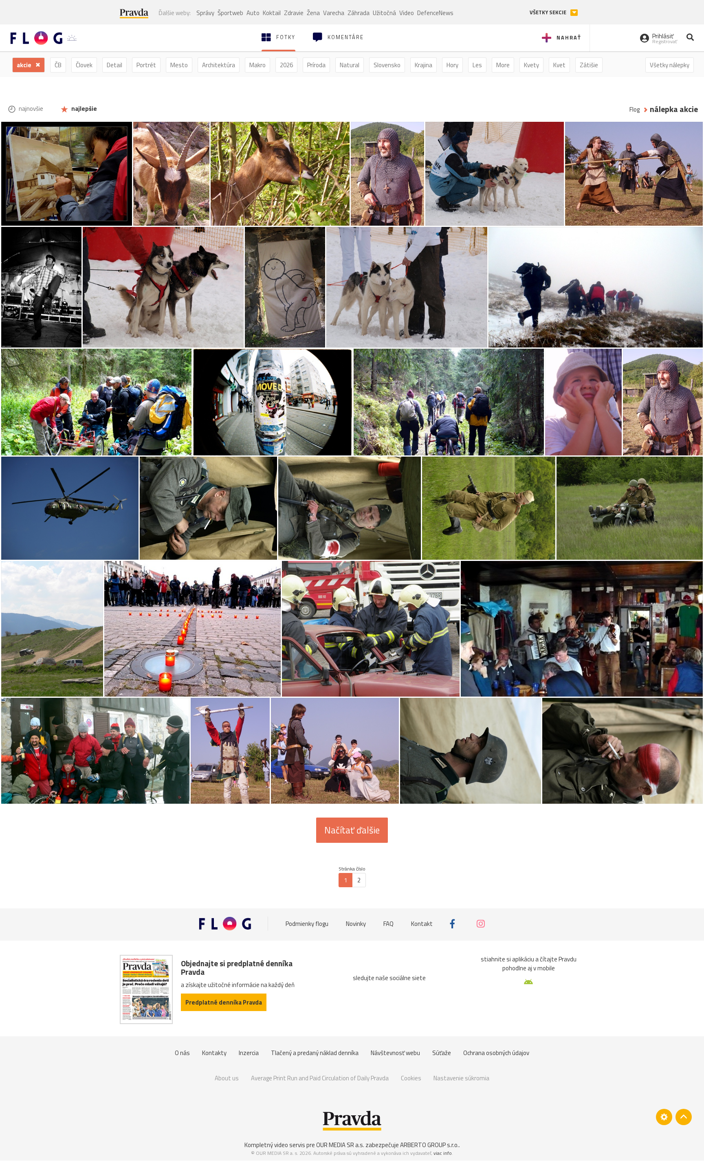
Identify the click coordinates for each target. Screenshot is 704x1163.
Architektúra (218, 65)
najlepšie (83, 108)
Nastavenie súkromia (461, 1078)
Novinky (356, 923)
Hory (452, 65)
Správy (205, 13)
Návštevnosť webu (395, 1053)
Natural (349, 65)
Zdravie (294, 13)
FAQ (388, 923)
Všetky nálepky (669, 65)
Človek (84, 65)
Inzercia (249, 1053)
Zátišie (589, 65)
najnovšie (30, 108)
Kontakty (214, 1053)
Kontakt (422, 923)
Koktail (272, 13)
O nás (182, 1053)
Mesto (179, 65)
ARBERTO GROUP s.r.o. (429, 1145)
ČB (58, 65)
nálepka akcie (674, 109)
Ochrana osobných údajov (496, 1053)
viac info (442, 1153)
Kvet (559, 65)
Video (406, 13)
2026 (286, 65)
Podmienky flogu (307, 923)
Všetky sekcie (549, 12)
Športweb (230, 13)
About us (227, 1078)
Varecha (333, 13)
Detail (114, 65)
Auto (253, 13)
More (503, 65)
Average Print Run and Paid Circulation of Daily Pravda (320, 1078)
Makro (257, 65)
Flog (634, 109)
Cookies (411, 1078)
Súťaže (441, 1053)
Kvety (531, 65)
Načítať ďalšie (352, 830)
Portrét (146, 65)
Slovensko (387, 65)
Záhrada (359, 13)
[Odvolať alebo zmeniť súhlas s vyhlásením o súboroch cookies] (664, 1117)
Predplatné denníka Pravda (223, 1002)
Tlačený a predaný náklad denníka (315, 1053)
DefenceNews (435, 13)
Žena (313, 13)
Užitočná (384, 13)
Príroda (316, 65)
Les (477, 65)
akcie (25, 65)
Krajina (423, 65)
